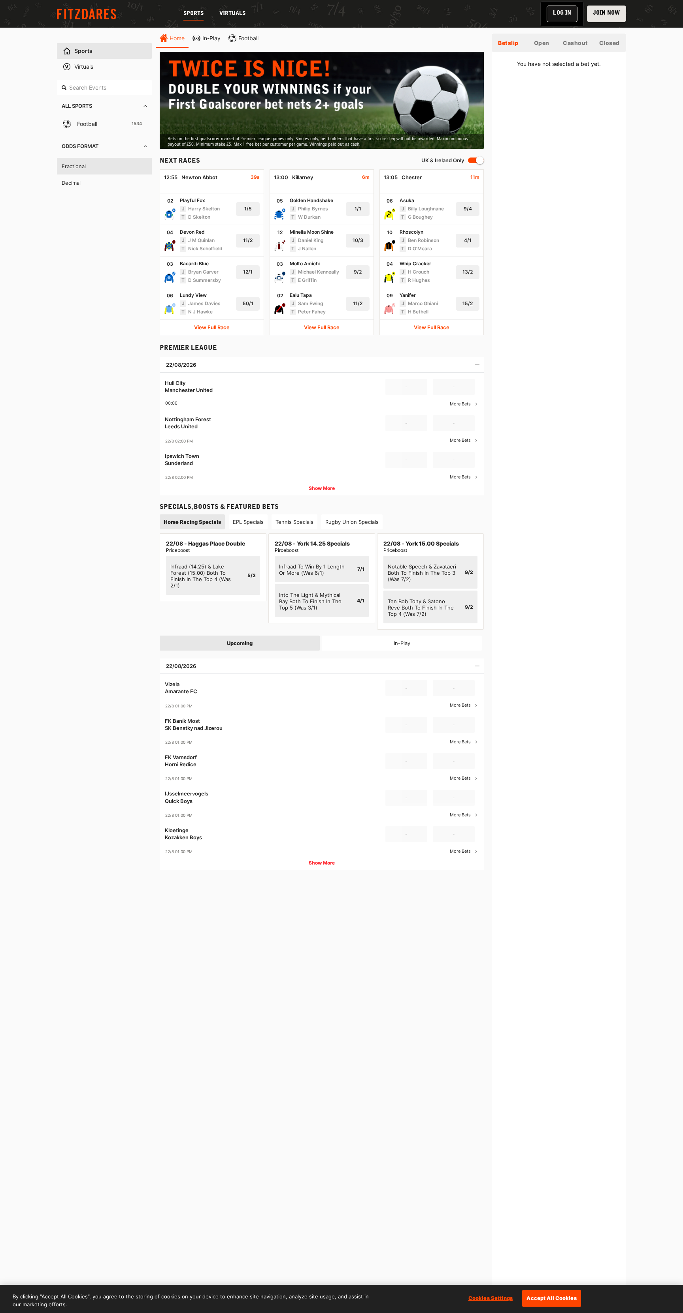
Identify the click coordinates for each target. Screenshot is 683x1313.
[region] (322, 100)
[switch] (476, 160)
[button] (104, 106)
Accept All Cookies (551, 1298)
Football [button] (87, 123)
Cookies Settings (490, 1298)
